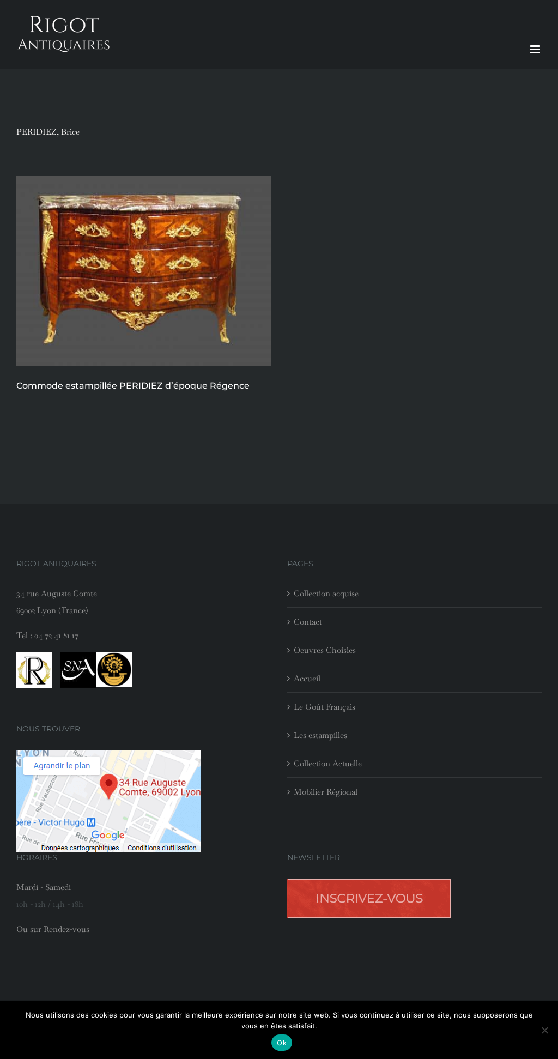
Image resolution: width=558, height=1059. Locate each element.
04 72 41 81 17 (56, 635)
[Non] (544, 1030)
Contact (308, 621)
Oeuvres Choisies (325, 650)
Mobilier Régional (325, 791)
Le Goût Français (324, 706)
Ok (282, 1042)
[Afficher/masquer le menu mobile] (536, 49)
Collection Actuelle (328, 763)
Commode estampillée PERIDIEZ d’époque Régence (133, 385)
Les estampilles (320, 735)
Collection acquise (326, 593)
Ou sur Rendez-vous (52, 929)
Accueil (307, 678)
